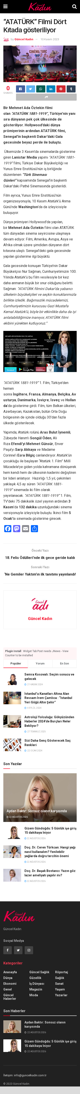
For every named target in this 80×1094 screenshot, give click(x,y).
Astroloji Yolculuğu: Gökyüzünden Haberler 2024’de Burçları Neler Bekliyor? (49, 721)
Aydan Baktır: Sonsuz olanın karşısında (37, 811)
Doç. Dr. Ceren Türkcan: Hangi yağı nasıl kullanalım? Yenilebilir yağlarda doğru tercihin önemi (50, 852)
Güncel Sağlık (39, 972)
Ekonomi (9, 983)
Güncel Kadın (23, 39)
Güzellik (35, 978)
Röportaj (61, 972)
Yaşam (60, 989)
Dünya (7, 978)
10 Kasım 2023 (49, 39)
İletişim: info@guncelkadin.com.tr (24, 1075)
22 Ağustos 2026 (18, 817)
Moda (33, 995)
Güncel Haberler (9, 996)
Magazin (35, 989)
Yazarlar (61, 995)
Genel (7, 989)
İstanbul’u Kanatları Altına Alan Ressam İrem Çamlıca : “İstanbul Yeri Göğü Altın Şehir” (48, 698)
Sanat (59, 983)
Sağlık (59, 978)
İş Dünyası (36, 983)
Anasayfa (10, 972)
